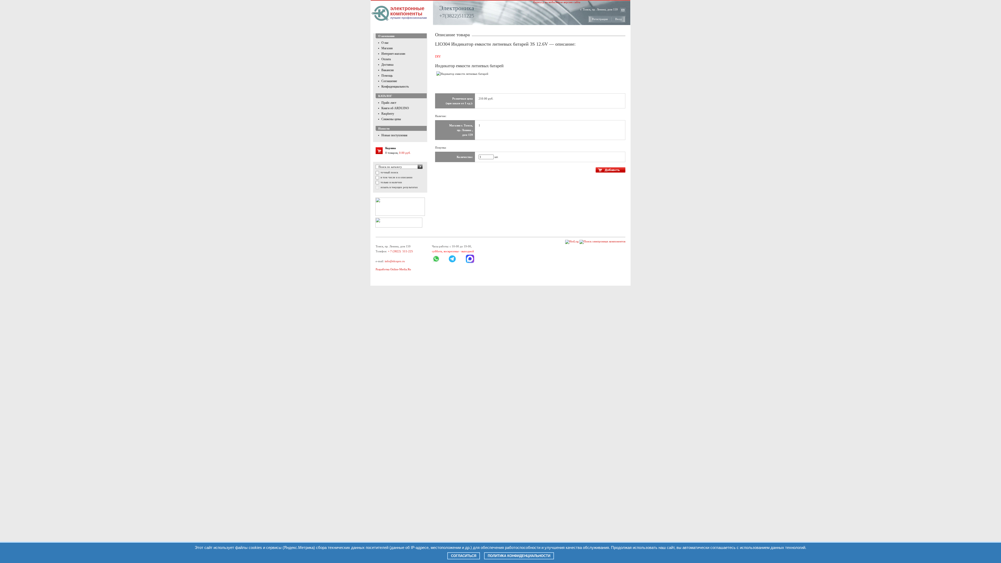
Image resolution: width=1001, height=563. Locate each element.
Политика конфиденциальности (519, 556)
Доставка (387, 64)
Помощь (387, 75)
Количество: (465, 156)
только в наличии (391, 182)
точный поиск (389, 172)
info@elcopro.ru (395, 261)
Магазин (387, 48)
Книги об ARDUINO (395, 108)
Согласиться (463, 556)
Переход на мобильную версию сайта (556, 2)
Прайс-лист (388, 103)
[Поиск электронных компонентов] (602, 241)
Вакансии (387, 70)
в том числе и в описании (396, 177)
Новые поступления (394, 135)
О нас (385, 43)
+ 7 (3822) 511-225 (400, 251)
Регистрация (600, 19)
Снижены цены (391, 119)
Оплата (386, 59)
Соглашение (389, 81)
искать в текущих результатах (399, 187)
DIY (438, 56)
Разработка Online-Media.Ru (393, 269)
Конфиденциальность (395, 86)
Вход (618, 19)
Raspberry (387, 113)
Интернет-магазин (393, 54)
